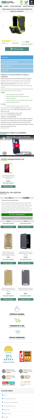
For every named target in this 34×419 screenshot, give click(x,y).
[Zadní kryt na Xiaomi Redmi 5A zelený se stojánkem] (17, 25)
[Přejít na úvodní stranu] (8, 2)
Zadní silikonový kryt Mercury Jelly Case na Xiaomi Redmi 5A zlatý (8, 253)
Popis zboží (5, 57)
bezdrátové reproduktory (6, 124)
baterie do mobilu (23, 120)
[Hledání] (21, 2)
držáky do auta (7, 122)
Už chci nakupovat (17, 214)
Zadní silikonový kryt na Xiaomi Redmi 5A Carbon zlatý (8, 290)
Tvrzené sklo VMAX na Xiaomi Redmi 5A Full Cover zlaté (8, 177)
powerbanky (14, 122)
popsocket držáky (9, 126)
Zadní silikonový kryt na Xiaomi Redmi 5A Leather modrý (26, 253)
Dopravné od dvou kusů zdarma (10, 61)
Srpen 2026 (5, 70)
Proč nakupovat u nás (7, 66)
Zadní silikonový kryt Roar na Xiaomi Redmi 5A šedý (25, 289)
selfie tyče (19, 122)
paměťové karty (6, 120)
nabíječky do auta (14, 120)
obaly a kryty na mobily (6, 118)
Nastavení (17, 218)
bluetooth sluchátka (24, 124)
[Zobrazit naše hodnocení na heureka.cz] (8, 362)
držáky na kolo (15, 124)
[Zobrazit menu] (31, 2)
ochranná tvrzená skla (17, 118)
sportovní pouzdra (26, 122)
